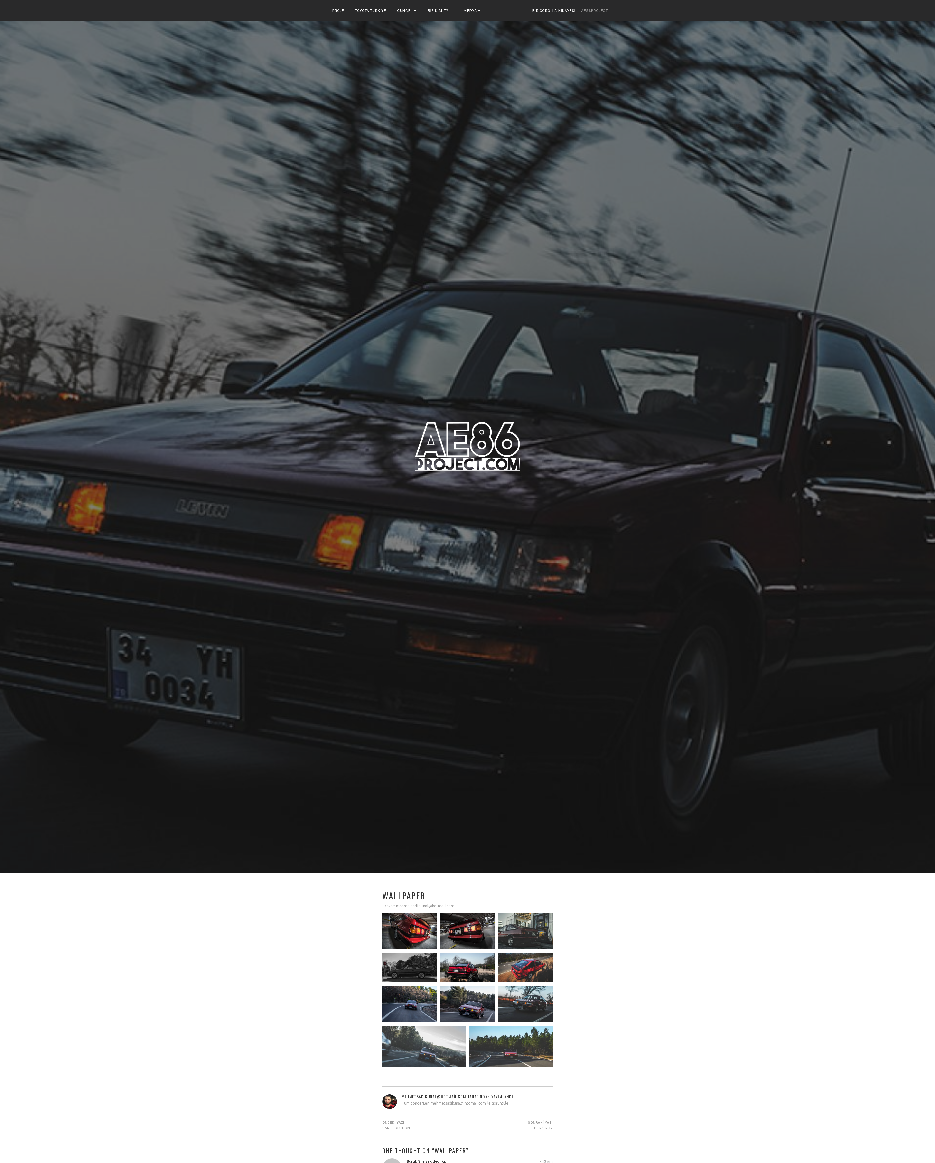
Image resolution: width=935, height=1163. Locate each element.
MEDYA (470, 10)
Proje (338, 10)
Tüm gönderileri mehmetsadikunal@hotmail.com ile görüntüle (455, 1103)
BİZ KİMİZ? (438, 10)
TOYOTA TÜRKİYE (370, 10)
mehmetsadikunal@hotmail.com (425, 905)
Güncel (405, 10)
